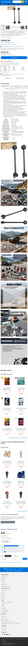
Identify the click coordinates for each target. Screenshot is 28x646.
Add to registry (21, 78)
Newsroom (3, 580)
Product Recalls (4, 610)
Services (11, 4)
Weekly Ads (19, 570)
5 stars (2, 545)
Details (11, 75)
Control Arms (13, 89)
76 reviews (10, 37)
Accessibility (3, 608)
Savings (15, 4)
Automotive (12, 87)
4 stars (2, 547)
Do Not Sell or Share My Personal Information (10, 623)
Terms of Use (3, 616)
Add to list (8, 78)
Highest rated (16, 556)
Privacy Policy (4, 618)
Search (25, 558)
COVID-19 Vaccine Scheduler (7, 602)
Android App (3, 629)
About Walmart (4, 577)
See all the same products (22, 511)
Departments (5, 4)
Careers (2, 578)
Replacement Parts (18, 87)
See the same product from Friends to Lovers (18, 437)
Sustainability (3, 584)
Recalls (2, 606)
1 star (2, 551)
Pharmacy (3, 604)
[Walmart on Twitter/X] (4, 635)
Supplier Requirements (5, 586)
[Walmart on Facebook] (2, 635)
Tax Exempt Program (5, 611)
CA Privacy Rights (4, 619)
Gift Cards (3, 598)
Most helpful (4, 558)
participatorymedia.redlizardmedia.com (17, 46)
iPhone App (3, 628)
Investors (3, 582)
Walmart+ (3, 596)
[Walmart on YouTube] (7, 635)
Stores (2, 592)
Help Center (21, 568)
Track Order (10, 570)
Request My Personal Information (7, 621)
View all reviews (5, 541)
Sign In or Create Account (11, 568)
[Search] (22, 2)
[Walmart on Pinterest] (9, 635)
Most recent (8, 556)
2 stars (2, 550)
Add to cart (14, 57)
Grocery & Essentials (23, 4)
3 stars (2, 548)
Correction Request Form (8, 522)
